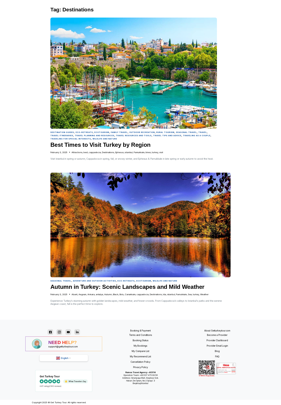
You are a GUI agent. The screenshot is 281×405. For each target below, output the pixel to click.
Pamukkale (139, 152)
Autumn (108, 294)
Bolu (122, 294)
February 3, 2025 (58, 152)
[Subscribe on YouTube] (68, 332)
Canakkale (130, 294)
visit (161, 152)
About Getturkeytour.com (217, 330)
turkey (155, 152)
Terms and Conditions (140, 335)
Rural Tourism (165, 132)
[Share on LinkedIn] (77, 332)
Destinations (108, 152)
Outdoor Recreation (142, 132)
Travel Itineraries (61, 135)
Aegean (82, 294)
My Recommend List (140, 356)
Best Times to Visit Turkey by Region (100, 144)
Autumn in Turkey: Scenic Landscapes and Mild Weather (127, 286)
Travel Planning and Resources (94, 135)
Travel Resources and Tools (134, 135)
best (85, 152)
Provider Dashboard (217, 340)
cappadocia (95, 152)
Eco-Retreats (84, 132)
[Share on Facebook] (50, 332)
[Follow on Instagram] (59, 332)
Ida (164, 294)
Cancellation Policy (140, 361)
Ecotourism (101, 132)
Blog (217, 351)
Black (115, 294)
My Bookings (140, 345)
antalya (99, 294)
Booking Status (140, 340)
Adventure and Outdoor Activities (94, 281)
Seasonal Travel (186, 132)
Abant (74, 294)
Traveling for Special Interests (70, 139)
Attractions (77, 152)
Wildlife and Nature (105, 139)
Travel (202, 132)
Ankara (91, 294)
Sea (190, 294)
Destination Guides (62, 132)
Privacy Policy (140, 367)
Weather (204, 294)
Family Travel (119, 132)
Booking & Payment (140, 330)
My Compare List (140, 351)
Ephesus (119, 152)
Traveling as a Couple (196, 135)
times (148, 152)
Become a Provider (217, 335)
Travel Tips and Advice (167, 135)
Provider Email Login (217, 345)
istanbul (129, 152)
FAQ (217, 356)
